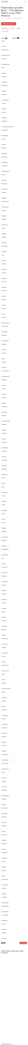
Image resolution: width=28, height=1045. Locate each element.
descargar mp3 (5, 28)
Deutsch (3, 943)
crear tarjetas (23, 943)
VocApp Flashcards (5, 1043)
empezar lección (9, 24)
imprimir (13, 28)
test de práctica (5, 31)
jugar (19, 28)
